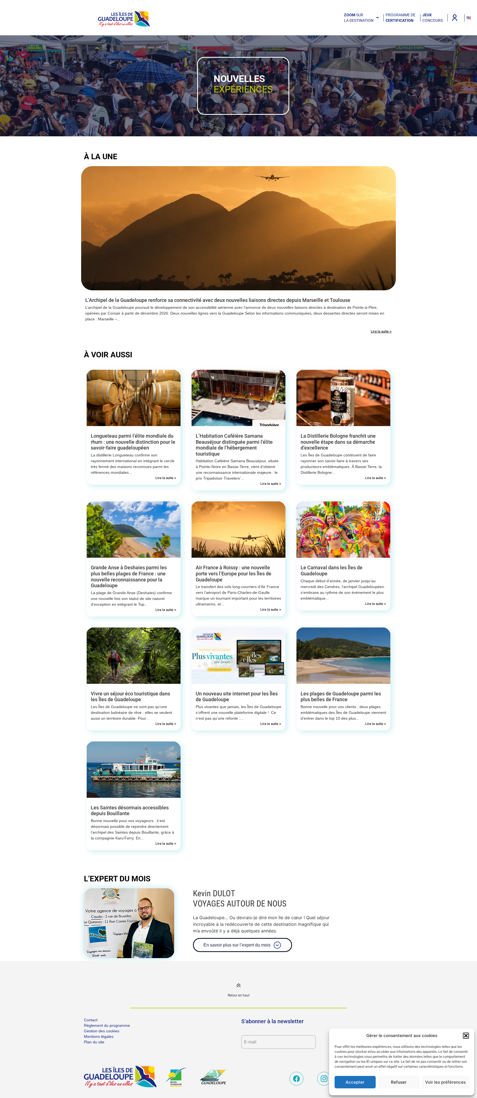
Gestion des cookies (101, 1031)
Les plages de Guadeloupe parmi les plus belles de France (341, 697)
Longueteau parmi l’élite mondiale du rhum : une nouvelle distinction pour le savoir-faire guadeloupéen (133, 442)
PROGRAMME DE (400, 18)
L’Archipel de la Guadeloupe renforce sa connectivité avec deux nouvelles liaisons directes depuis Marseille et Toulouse (217, 300)
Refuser (399, 1082)
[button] (466, 1035)
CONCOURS (432, 18)
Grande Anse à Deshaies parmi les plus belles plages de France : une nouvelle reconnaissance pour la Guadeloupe (129, 576)
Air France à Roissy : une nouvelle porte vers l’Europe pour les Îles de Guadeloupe (233, 573)
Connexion (455, 17)
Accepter (355, 1082)
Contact (90, 1020)
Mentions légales (98, 1036)
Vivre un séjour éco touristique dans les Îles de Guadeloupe (130, 697)
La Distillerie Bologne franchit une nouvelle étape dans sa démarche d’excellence (338, 442)
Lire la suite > (381, 331)
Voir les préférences (445, 1082)
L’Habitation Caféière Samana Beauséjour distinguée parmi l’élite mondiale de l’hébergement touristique (234, 445)
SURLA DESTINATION (358, 18)
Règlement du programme (107, 1025)
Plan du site (94, 1042)
